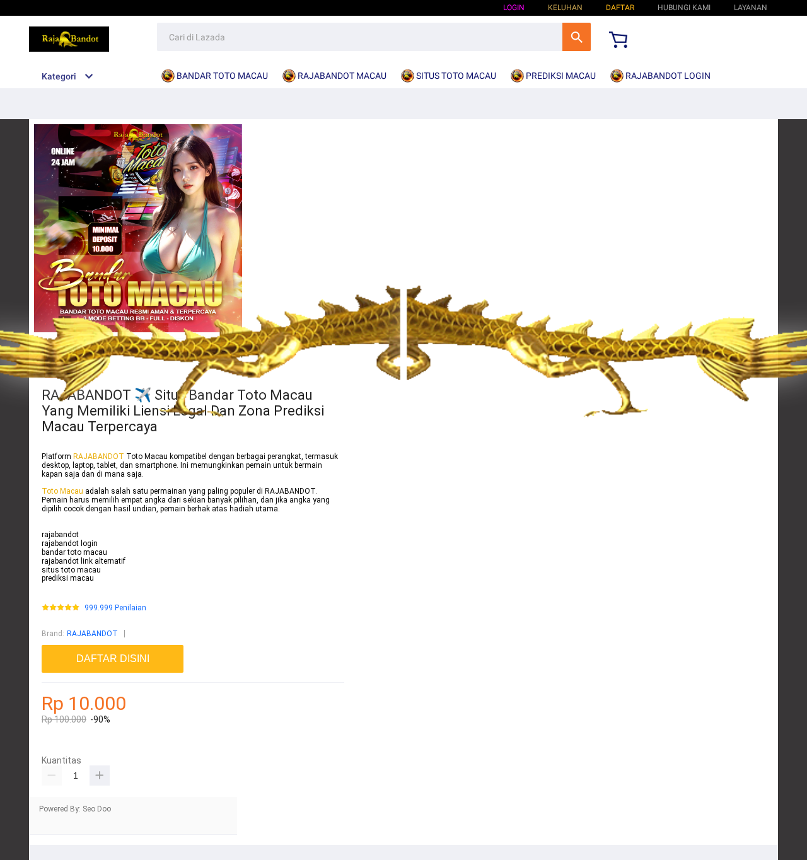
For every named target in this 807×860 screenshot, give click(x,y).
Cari (576, 37)
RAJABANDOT (98, 456)
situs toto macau (71, 570)
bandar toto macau (74, 552)
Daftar (620, 7)
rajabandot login (70, 543)
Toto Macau (63, 491)
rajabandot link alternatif (83, 561)
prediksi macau (68, 578)
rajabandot (60, 534)
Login (514, 7)
